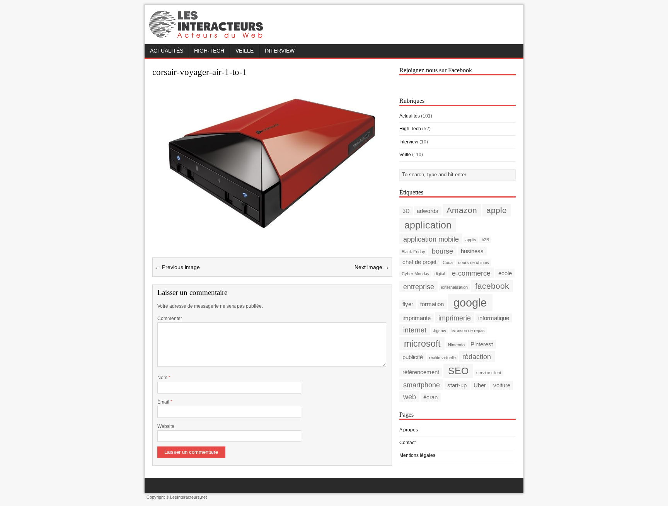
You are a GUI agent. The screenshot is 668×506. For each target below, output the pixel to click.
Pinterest (481, 344)
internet (414, 329)
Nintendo (456, 344)
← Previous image (177, 267)
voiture (501, 385)
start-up (457, 385)
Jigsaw (439, 330)
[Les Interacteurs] (207, 35)
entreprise (418, 286)
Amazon (461, 210)
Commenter (169, 318)
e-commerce (471, 273)
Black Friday (413, 251)
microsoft (422, 343)
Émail (163, 402)
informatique (493, 318)
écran (430, 397)
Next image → (371, 267)
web (409, 397)
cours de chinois (473, 262)
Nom (163, 377)
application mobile (431, 239)
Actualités (166, 51)
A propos (408, 430)
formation (432, 304)
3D (406, 211)
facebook (492, 285)
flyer (407, 304)
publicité (412, 357)
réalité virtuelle (442, 357)
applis (470, 239)
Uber (480, 385)
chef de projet (419, 262)
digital (440, 273)
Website (165, 426)
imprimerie (454, 317)
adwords (427, 211)
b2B (485, 239)
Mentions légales (417, 455)
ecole (505, 273)
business (472, 251)
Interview (280, 51)
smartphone (421, 385)
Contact (407, 442)
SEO (458, 371)
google (470, 302)
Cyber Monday (415, 273)
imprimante (416, 318)
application (428, 225)
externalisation (454, 287)
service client (488, 372)
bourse (442, 251)
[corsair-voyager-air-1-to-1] (272, 238)
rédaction (476, 357)
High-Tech (209, 51)
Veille (244, 51)
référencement (420, 372)
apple (496, 210)
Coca (448, 262)
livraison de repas (468, 330)
